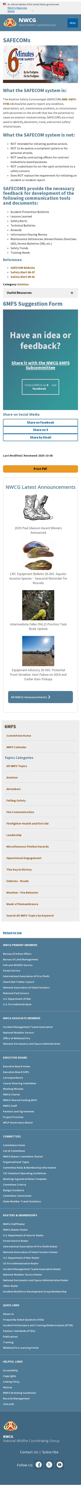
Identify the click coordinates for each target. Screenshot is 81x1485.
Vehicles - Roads (17, 881)
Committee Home (18, 735)
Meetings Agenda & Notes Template (25, 1179)
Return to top (12, 932)
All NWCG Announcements (29, 697)
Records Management (16, 1398)
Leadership (13, 835)
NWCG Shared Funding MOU (20, 1100)
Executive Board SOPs (16, 1072)
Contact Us (29, 1452)
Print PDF (40, 469)
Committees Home (14, 1145)
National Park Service (16, 993)
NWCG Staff (10, 1105)
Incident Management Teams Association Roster (32, 1269)
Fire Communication (20, 812)
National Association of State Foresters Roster (30, 1252)
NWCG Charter (11, 1094)
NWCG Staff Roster (14, 1224)
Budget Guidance (13, 1190)
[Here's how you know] (40, 8)
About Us (8, 1314)
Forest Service (11, 970)
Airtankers (13, 789)
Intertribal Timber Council (18, 982)
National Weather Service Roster (22, 1274)
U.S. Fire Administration (17, 1004)
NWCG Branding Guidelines (19, 1392)
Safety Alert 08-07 (23, 272)
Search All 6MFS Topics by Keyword (29, 915)
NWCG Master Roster (15, 1229)
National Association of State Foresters (26, 987)
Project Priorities (13, 1117)
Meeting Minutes (13, 1088)
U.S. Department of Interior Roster (23, 1235)
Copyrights (9, 1376)
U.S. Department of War (17, 998)
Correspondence (13, 1077)
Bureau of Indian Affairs (17, 953)
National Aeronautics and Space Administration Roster (36, 1280)
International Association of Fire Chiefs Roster (30, 1246)
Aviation (12, 777)
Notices (7, 1387)
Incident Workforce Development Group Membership (34, 1291)
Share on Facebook (40, 422)
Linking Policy (11, 1381)
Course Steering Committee (19, 1083)
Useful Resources (19, 293)
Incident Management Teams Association (28, 1027)
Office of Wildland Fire (16, 1038)
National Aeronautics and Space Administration (31, 1043)
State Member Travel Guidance (22, 1201)
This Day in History (19, 869)
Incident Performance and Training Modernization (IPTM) (38, 1325)
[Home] (10, 23)
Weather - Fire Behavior (22, 892)
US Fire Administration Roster (21, 1263)
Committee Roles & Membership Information (29, 1167)
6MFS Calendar (16, 747)
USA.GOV (8, 1404)
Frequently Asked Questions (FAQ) (23, 1319)
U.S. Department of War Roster (21, 1257)
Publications (10, 1336)
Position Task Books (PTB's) (19, 1331)
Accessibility (10, 1370)
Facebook (39, 388)
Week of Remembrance (22, 904)
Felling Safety (16, 800)
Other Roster (10, 1286)
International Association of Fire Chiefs (26, 976)
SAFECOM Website (23, 268)
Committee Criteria (14, 1184)
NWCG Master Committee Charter (23, 1156)
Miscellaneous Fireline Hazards (27, 846)
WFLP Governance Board (18, 1122)
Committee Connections (17, 1195)
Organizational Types (16, 1162)
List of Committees (14, 1151)
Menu (73, 23)
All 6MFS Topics (16, 766)
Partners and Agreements (18, 1111)
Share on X (40, 430)
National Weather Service (18, 1032)
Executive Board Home (16, 1066)
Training (8, 1342)
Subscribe (50, 1452)
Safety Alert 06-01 (23, 277)
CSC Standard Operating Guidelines (24, 1173)
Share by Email (40, 437)
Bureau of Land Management (20, 959)
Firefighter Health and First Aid (27, 823)
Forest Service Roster (15, 1240)
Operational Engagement (23, 858)
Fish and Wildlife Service (18, 965)
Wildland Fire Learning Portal (21, 1347)
